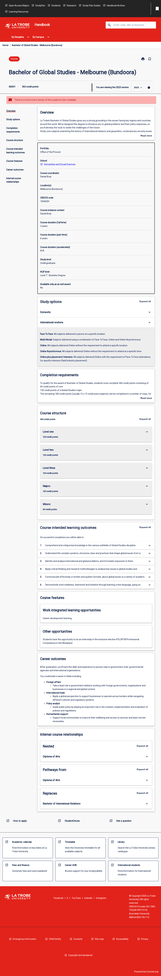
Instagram (101, 898)
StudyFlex (40, 5)
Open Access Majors (19, 5)
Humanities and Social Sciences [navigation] (59, 164)
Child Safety (55, 939)
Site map (99, 939)
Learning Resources (18, 11)
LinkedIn (88, 898)
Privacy (144, 939)
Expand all (145, 301)
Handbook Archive (116, 5)
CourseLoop (152, 971)
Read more (146, 136)
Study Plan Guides (91, 5)
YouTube (76, 898)
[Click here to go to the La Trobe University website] (17, 26)
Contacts (77, 939)
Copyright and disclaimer (80, 955)
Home (5, 45)
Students (56, 5)
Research (71, 5)
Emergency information (24, 939)
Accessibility (122, 939)
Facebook (58, 898)
